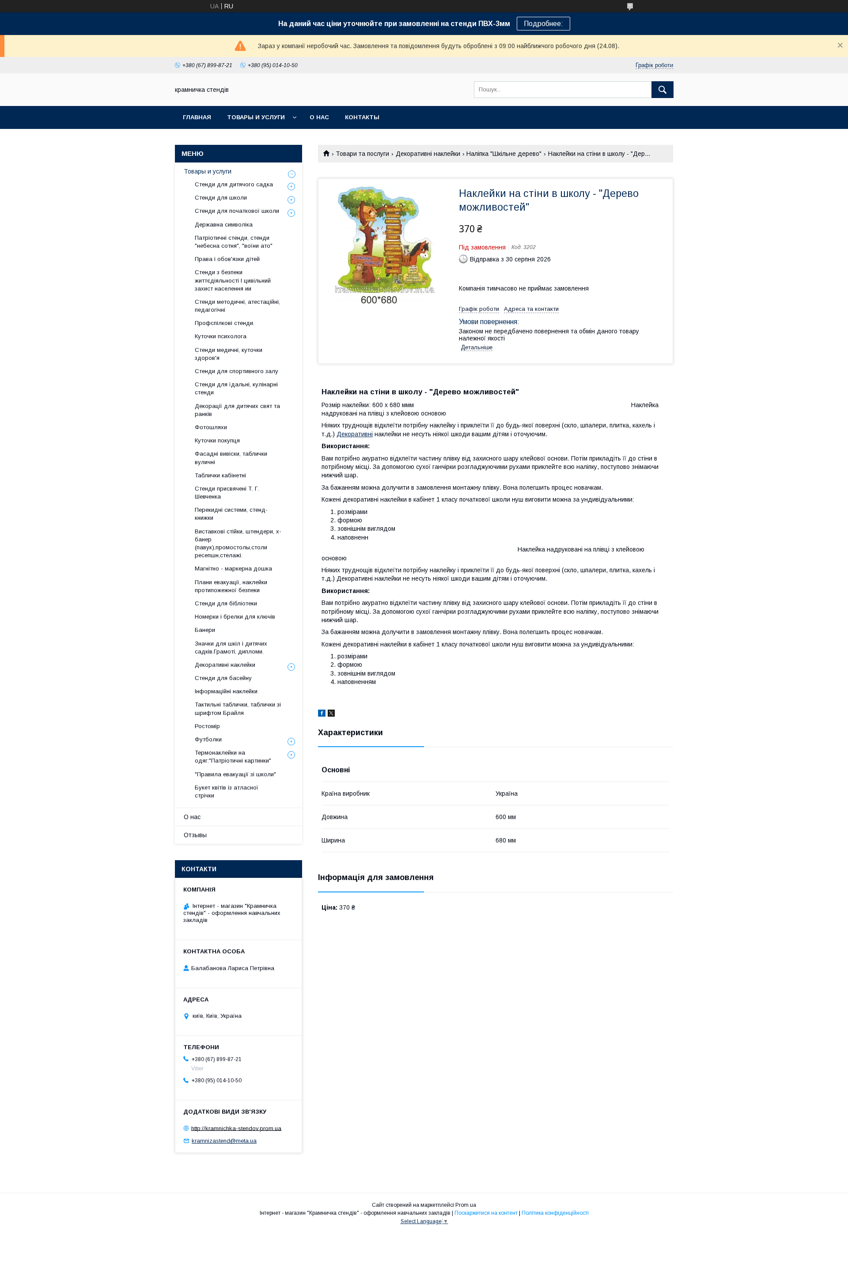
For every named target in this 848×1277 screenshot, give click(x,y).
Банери (205, 630)
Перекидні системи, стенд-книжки (231, 513)
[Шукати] (662, 89)
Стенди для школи (221, 197)
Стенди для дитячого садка (234, 184)
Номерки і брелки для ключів (235, 616)
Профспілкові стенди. (224, 323)
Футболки (208, 739)
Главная (197, 117)
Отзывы (195, 835)
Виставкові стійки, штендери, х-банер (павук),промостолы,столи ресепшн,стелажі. (238, 543)
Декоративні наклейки (428, 153)
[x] (331, 714)
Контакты (362, 117)
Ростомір (207, 726)
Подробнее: (543, 23)
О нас (319, 117)
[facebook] (322, 714)
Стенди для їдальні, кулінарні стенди (236, 388)
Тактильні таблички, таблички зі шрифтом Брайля (238, 708)
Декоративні (355, 434)
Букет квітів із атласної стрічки (226, 791)
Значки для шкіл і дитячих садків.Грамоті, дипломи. (231, 647)
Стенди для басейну (223, 678)
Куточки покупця (217, 440)
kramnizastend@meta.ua (224, 1140)
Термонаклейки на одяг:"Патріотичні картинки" (233, 756)
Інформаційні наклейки (226, 691)
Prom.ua (465, 1205)
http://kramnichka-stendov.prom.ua (236, 1128)
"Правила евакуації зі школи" (235, 774)
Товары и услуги (256, 117)
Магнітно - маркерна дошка (233, 568)
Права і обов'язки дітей (227, 259)
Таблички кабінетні (220, 475)
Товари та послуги (362, 153)
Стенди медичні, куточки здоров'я (228, 354)
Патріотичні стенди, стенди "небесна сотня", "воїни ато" (234, 241)
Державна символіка (224, 224)
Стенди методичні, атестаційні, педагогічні (237, 305)
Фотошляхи (211, 427)
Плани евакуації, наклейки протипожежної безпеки (231, 586)
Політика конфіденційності (555, 1213)
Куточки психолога (220, 336)
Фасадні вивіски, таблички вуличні (231, 457)
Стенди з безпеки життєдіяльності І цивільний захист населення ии (233, 280)
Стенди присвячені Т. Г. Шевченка (227, 492)
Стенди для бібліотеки (226, 603)
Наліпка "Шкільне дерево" (503, 153)
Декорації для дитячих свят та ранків (237, 410)
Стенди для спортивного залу (236, 371)
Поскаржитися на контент (486, 1213)
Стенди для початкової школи (237, 211)
